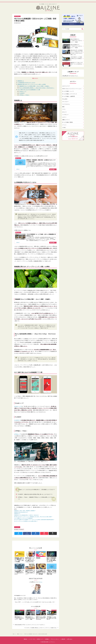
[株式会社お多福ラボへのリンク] (73, 24)
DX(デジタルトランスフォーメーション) (71, 88)
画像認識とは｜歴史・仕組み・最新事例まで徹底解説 (24, 510)
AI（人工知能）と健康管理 (68, 96)
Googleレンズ (17, 406)
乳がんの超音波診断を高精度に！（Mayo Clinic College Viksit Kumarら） (37, 87)
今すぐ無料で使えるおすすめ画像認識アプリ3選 (29, 89)
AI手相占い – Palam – (24, 95)
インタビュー (65, 114)
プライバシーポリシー (55, 639)
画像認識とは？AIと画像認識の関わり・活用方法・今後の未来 (26, 515)
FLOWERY (22, 93)
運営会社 (25, 639)
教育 (63, 106)
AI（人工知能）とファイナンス (69, 93)
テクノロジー (17, 527)
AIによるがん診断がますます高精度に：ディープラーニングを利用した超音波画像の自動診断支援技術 (33, 519)
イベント (64, 124)
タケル (40, 582)
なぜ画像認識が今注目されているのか (26, 82)
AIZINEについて (40, 639)
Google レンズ (22, 91)
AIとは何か (64, 99)
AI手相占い (16, 434)
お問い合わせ (69, 639)
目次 (33, 78)
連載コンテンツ (66, 119)
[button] (82, 29)
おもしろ (64, 111)
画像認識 (17, 529)
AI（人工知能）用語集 (67, 122)
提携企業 (63, 639)
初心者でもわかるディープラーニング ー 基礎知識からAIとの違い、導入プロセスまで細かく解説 (32, 516)
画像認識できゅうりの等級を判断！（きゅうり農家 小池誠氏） (34, 86)
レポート (64, 117)
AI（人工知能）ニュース (68, 91)
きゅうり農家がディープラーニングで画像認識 (23, 518)
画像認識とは (21, 80)
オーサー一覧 (32, 639)
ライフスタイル (66, 104)
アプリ (63, 109)
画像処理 (22, 529)
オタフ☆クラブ (66, 86)
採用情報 (47, 639)
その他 (63, 127)
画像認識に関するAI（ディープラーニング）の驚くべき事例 (32, 84)
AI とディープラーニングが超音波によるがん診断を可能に (25, 521)
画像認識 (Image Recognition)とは (20, 512)
